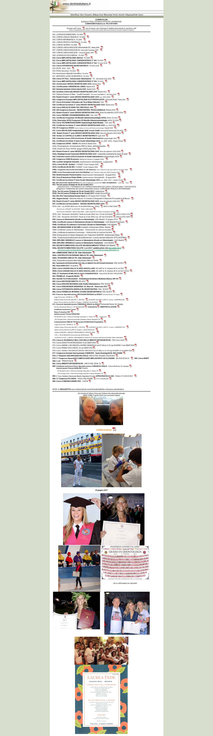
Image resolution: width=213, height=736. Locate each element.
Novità (115, 14)
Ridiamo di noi (98, 14)
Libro (82, 14)
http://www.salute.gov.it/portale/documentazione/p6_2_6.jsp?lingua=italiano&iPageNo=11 (88, 250)
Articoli (121, 14)
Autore (140, 14)
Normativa (88, 14)
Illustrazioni (108, 14)
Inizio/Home (75, 14)
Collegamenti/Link (131, 14)
